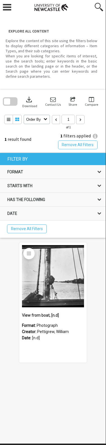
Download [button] (29, 101)
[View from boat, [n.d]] (53, 276)
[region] (53, 195)
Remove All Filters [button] (78, 144)
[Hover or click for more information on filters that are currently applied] (95, 136)
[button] (53, 102)
